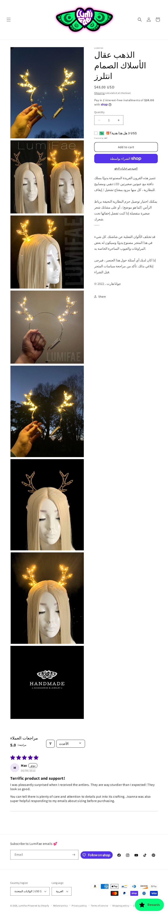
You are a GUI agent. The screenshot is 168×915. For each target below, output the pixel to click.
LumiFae (23, 905)
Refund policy (60, 905)
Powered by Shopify (38, 905)
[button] (8, 19)
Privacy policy (79, 905)
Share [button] (102, 296)
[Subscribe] (73, 854)
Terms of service (99, 905)
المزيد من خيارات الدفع (126, 168)
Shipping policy (120, 905)
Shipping (99, 92)
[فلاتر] (50, 744)
